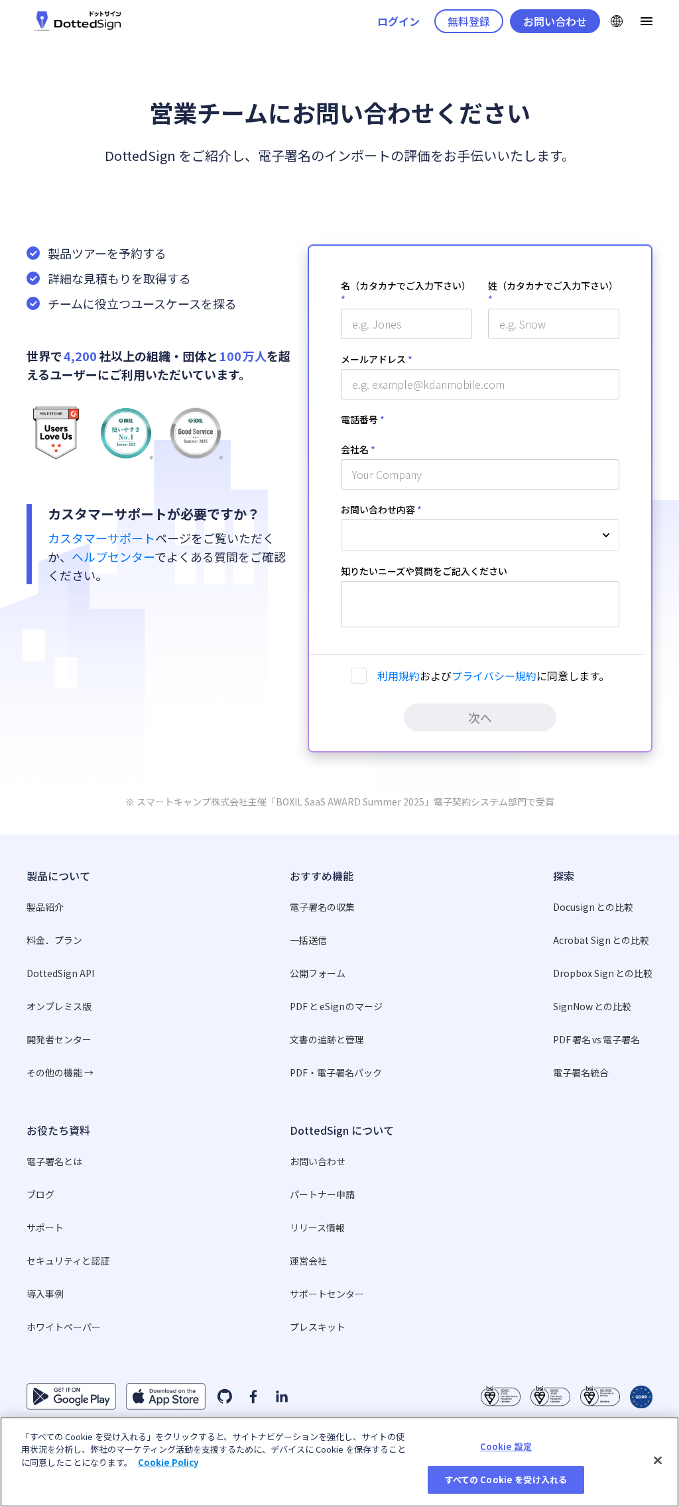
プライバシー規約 (494, 676)
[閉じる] (657, 1460)
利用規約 (398, 676)
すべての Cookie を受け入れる (506, 1479)
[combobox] (480, 535)
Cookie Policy (168, 1462)
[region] (339, 1462)
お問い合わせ (555, 21)
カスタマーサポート (101, 537)
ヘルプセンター (113, 556)
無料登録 (469, 21)
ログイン (398, 21)
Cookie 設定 (506, 1446)
